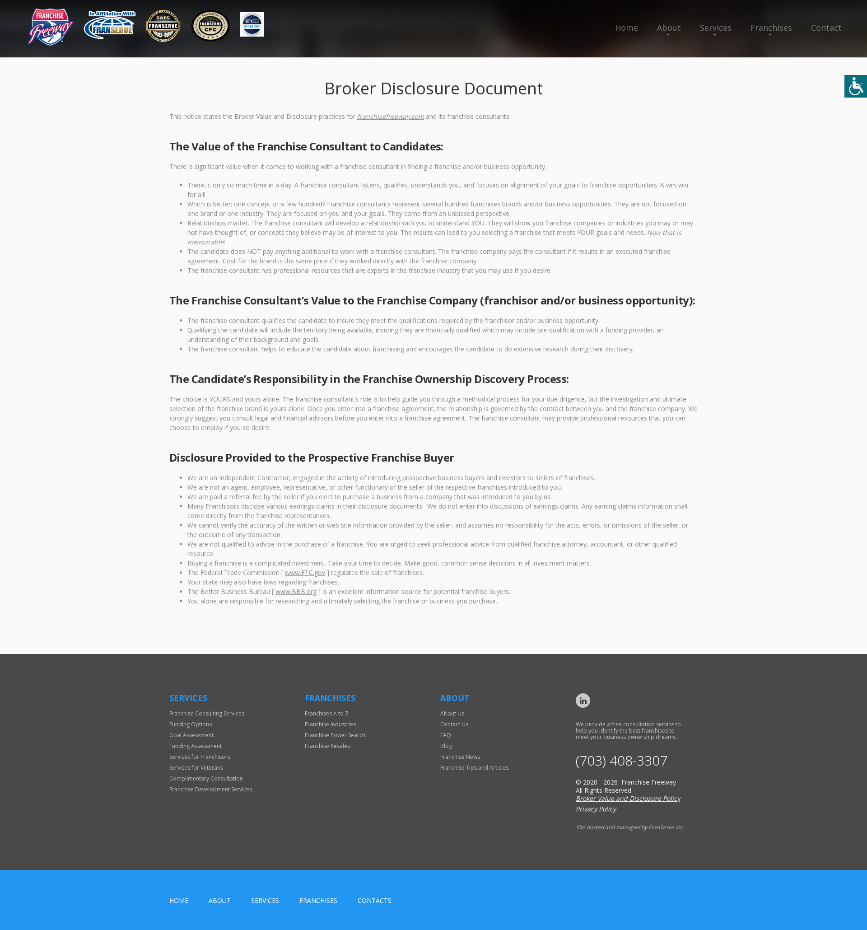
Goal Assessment (191, 735)
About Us (452, 713)
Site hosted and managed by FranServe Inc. (630, 827)
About (669, 27)
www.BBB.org (296, 591)
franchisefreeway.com (390, 116)
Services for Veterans (196, 767)
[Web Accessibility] (855, 86)
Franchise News (460, 757)
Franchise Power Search (335, 735)
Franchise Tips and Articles (474, 767)
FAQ (445, 735)
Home (626, 27)
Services (716, 27)
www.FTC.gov (305, 572)
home (178, 900)
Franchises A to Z (327, 713)
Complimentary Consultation (206, 778)
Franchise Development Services (210, 789)
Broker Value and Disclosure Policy (628, 798)
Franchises (771, 27)
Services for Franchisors (199, 757)
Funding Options (190, 724)
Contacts (375, 900)
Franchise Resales (327, 746)
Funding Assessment (195, 746)
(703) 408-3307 (621, 760)
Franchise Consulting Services (206, 713)
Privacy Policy (596, 808)
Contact (826, 27)
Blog (446, 746)
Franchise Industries (330, 724)
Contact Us (454, 724)
